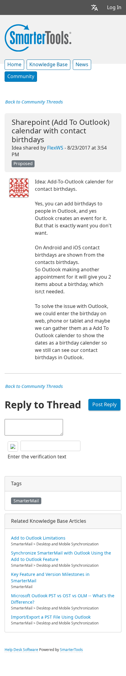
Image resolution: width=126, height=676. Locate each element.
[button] (94, 7)
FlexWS (55, 148)
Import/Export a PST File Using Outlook (51, 617)
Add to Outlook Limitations (38, 538)
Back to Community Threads (34, 102)
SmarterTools (71, 650)
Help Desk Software (21, 650)
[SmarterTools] (38, 37)
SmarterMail (26, 500)
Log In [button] (114, 7)
